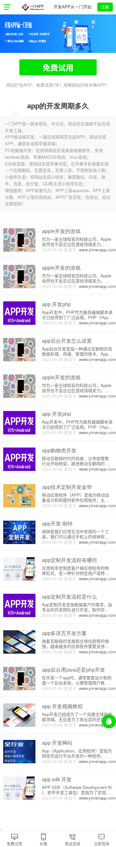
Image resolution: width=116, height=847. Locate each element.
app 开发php (56, 304)
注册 (105, 7)
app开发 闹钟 (57, 523)
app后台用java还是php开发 (73, 670)
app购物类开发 (59, 450)
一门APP (33, 7)
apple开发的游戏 (61, 231)
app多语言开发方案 (64, 633)
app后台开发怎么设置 (67, 341)
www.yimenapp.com (96, 250)
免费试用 (58, 67)
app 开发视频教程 (62, 706)
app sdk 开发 (57, 779)
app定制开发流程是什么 (69, 597)
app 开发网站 (57, 743)
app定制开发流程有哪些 (69, 560)
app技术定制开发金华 (67, 487)
